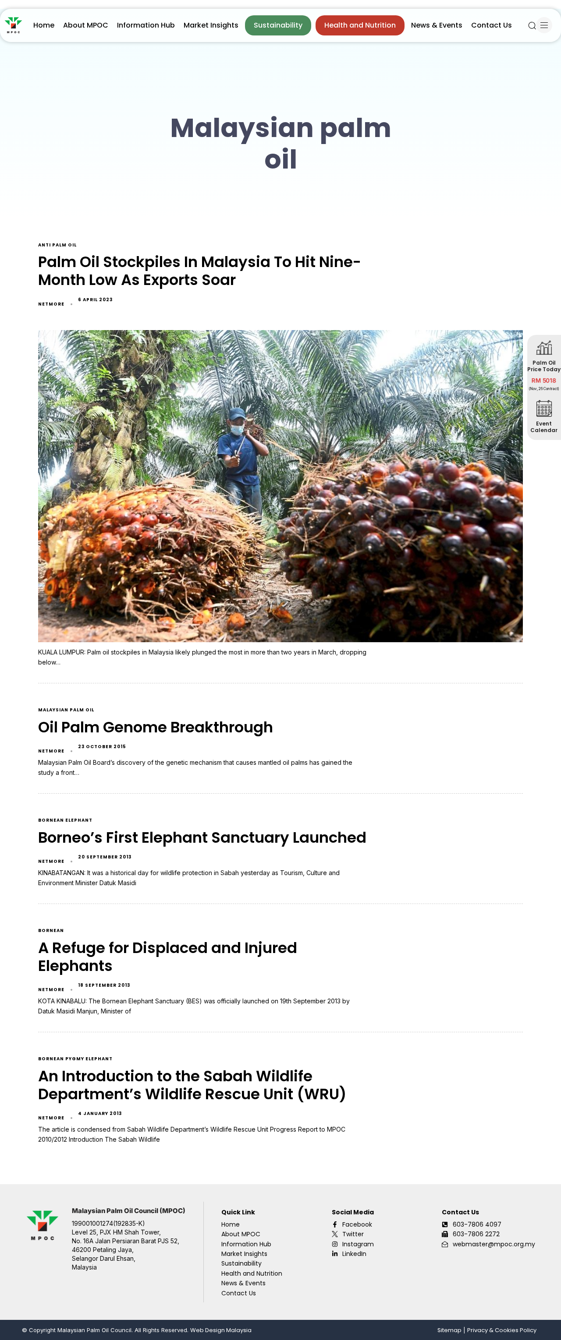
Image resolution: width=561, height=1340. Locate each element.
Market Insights (211, 25)
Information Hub (146, 25)
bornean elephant (65, 820)
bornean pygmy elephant (75, 1059)
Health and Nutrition (360, 25)
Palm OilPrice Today (544, 366)
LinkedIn (354, 1253)
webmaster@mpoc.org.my (494, 1244)
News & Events (436, 25)
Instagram (358, 1244)
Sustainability (278, 25)
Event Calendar (544, 427)
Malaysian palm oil (66, 710)
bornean (51, 931)
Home (43, 25)
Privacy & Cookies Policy (501, 1330)
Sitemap (449, 1330)
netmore (51, 304)
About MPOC (85, 25)
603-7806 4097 (477, 1224)
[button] (532, 25)
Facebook (357, 1224)
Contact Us (491, 25)
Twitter (353, 1234)
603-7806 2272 (476, 1234)
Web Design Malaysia (221, 1330)
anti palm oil (57, 245)
